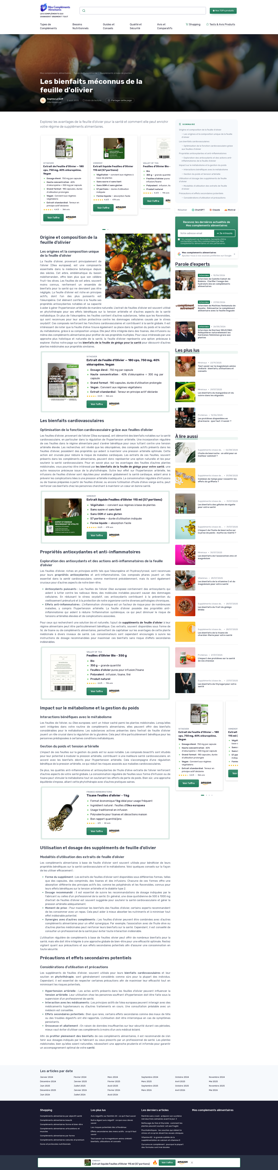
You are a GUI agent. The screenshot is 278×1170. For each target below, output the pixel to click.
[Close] (197, 467)
